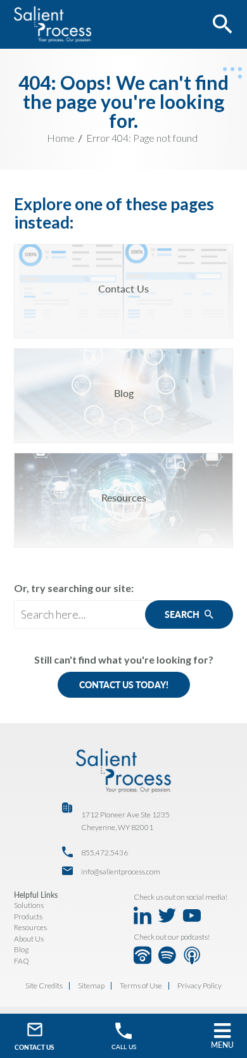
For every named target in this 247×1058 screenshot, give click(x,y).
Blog (21, 949)
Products (28, 916)
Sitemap (91, 986)
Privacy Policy (199, 986)
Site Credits (44, 986)
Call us (123, 1046)
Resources (30, 927)
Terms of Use (141, 986)
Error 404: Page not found (142, 138)
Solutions (29, 905)
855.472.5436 (104, 852)
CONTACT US (34, 1047)
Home (61, 138)
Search (183, 614)
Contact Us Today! (123, 684)
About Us (29, 938)
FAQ (21, 961)
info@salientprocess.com (120, 871)
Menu (222, 1045)
